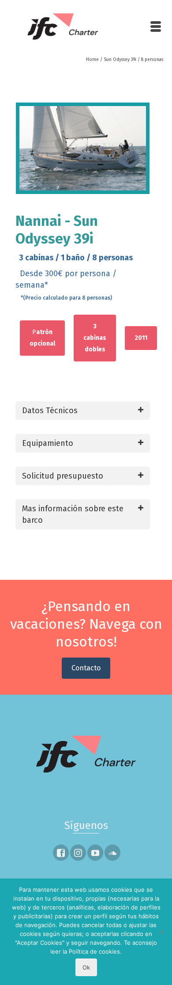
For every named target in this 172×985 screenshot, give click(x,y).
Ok (86, 967)
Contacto (86, 668)
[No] (161, 932)
